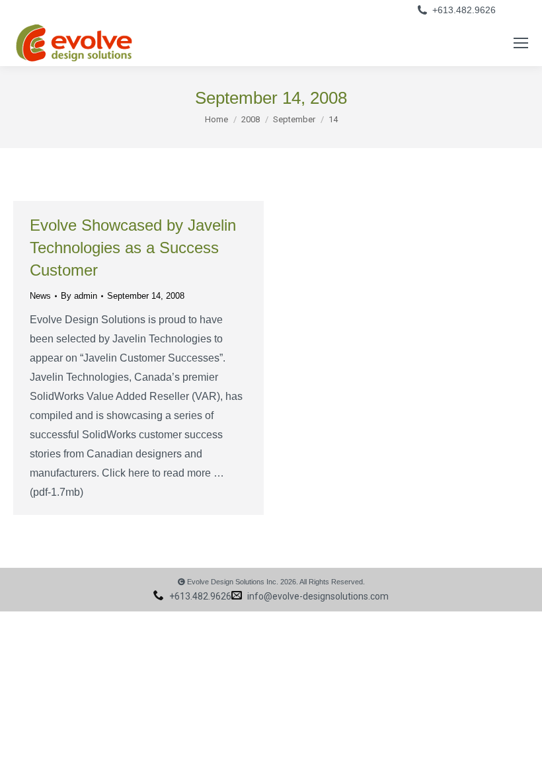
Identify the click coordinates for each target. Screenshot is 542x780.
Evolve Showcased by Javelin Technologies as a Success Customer (133, 247)
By (79, 296)
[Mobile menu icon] (521, 43)
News (40, 296)
